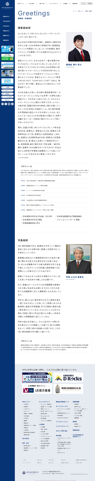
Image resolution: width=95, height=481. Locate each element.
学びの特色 (31, 3)
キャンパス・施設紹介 (46, 404)
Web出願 (43, 431)
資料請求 (90, 3)
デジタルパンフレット (9, 90)
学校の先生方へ (7, 21)
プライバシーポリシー (26, 462)
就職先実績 (26, 434)
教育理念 (26, 406)
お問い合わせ (7, 100)
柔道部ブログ (77, 426)
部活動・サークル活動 (46, 406)
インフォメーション (62, 421)
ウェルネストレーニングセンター (64, 439)
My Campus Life (45, 416)
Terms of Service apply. (71, 480)
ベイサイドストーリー (62, 426)
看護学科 (26, 450)
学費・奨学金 (44, 429)
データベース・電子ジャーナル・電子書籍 (81, 410)
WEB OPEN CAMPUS (62, 418)
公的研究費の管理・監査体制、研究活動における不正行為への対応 (64, 444)
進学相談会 (60, 415)
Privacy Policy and (61, 480)
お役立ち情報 (77, 413)
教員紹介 (26, 427)
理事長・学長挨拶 (28, 413)
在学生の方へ (6, 26)
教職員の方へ (6, 35)
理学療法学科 (27, 445)
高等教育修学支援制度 (29, 432)
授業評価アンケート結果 (30, 425)
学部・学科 (41, 3)
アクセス (83, 3)
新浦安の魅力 (44, 413)
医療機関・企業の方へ (65, 462)
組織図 (25, 420)
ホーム (74, 11)
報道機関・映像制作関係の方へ (82, 460)
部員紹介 (76, 424)
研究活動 (58, 435)
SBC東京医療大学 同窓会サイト (78, 435)
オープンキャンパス (62, 406)
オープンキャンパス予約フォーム (64, 410)
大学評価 (26, 430)
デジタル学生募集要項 (8, 96)
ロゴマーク (26, 411)
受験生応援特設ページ (62, 402)
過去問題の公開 (44, 445)
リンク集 (24, 460)
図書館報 (76, 418)
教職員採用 (6, 40)
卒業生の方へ (6, 31)
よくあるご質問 (44, 434)
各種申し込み (77, 406)
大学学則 (26, 418)
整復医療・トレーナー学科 (30, 448)
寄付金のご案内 (79, 462)
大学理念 (26, 404)
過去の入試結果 (44, 441)
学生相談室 (43, 418)
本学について (21, 3)
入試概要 (43, 427)
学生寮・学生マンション (47, 411)
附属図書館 (76, 402)
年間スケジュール (45, 409)
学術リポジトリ (61, 452)
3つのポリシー (27, 409)
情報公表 (26, 423)
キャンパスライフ (54, 3)
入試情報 (7, 87)
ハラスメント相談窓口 (46, 420)
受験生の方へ (6, 16)
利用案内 (76, 404)
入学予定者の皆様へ (46, 443)
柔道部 (75, 421)
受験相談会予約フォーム (63, 413)
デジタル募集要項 (45, 438)
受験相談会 (7, 93)
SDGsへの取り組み (62, 431)
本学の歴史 (26, 416)
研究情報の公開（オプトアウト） (64, 449)
